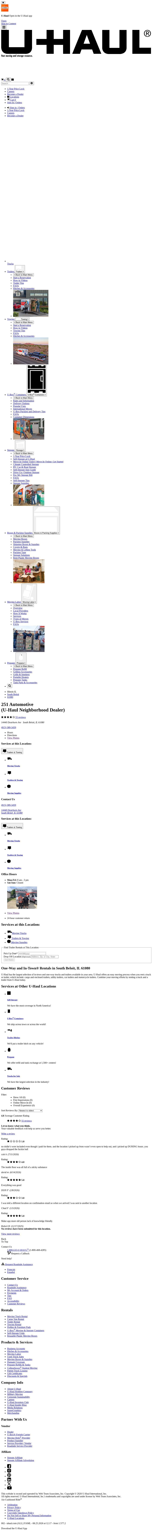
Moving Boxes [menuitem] (20, 539)
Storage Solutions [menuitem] (21, 555)
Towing (11, 319)
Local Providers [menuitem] (20, 610)
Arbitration (12, 1504)
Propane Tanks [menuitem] (20, 680)
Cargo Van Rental (15, 1319)
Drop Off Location (17, 956)
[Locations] (12, 80)
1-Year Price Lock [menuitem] (15, 88)
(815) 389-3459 (8, 727)
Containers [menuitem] (17, 394)
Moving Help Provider (18, 1438)
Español (11, 1272)
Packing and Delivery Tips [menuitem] (29, 411)
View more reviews (10, 1234)
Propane (21, 663)
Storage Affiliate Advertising (20, 1460)
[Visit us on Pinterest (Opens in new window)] (9, 1476)
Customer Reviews (16, 1303)
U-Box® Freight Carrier (18, 1434)
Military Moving (15, 1394)
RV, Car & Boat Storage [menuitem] (24, 467)
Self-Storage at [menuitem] (24, 459)
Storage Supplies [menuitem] (21, 483)
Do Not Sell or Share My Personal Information (29, 1515)
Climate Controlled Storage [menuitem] (26, 464)
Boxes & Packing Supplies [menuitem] (20, 533)
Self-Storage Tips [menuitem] (21, 480)
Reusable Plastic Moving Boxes (22, 1336)
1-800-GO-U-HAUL (18, 1250)
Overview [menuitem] (18, 608)
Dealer (10, 1432)
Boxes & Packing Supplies (46, 533)
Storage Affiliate (15, 1457)
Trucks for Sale (13, 1076)
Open (3, 21)
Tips (9, 1295)
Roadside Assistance (16, 1287)
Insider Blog (17, 1405)
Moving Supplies (14, 793)
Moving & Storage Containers (25, 1330)
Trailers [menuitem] (11, 271)
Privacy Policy (14, 1507)
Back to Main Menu (24, 275)
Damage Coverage (16, 1362)
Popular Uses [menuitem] (19, 406)
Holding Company (20, 1391)
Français (11, 1269)
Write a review (8, 1133)
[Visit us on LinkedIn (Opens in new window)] (9, 1480)
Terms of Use (13, 1510)
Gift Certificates (14, 1373)
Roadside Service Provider (19, 1446)
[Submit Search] (31, 83)
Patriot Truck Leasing (17, 1370)
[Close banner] (3, 2)
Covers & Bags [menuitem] (20, 547)
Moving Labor (29, 602)
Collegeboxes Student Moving (22, 1368)
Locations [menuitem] (14, 97)
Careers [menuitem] (10, 91)
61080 (10, 697)
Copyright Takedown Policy (20, 1513)
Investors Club (18, 1402)
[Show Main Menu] (4, 27)
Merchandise (13, 1413)
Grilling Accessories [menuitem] (22, 672)
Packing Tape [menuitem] (19, 552)
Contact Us (12, 1285)
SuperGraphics (14, 1410)
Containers (36, 394)
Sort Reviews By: (10, 1110)
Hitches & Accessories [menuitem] (23, 288)
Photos (13, 738)
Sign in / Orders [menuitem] (17, 107)
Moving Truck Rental (17, 1316)
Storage (19, 450)
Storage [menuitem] (11, 450)
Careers (10, 1399)
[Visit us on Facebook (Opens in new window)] (9, 1467)
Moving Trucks (13, 766)
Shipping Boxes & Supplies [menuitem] (26, 544)
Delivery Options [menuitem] (21, 403)
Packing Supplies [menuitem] (21, 541)
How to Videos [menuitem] (20, 280)
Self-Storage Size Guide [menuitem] (24, 469)
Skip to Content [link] (8, 23)
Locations (15, 1518)
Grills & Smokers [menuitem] (21, 674)
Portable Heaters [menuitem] (21, 677)
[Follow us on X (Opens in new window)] (9, 1485)
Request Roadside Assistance (19, 1264)
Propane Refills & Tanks (18, 1364)
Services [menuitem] (17, 616)
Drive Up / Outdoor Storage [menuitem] (26, 472)
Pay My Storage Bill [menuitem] (22, 475)
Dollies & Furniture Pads (19, 1327)
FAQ (9, 1298)
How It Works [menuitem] (20, 613)
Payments (11, 1293)
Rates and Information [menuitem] (23, 401)
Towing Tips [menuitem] (19, 330)
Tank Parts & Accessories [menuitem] (25, 682)
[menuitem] (82, 325)
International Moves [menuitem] (22, 409)
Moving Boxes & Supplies (19, 1359)
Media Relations (15, 1407)
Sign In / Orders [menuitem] (14, 102)
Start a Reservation (22, 325)
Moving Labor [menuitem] (14, 602)
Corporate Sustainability (18, 1397)
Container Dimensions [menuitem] (23, 417)
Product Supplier (15, 1440)
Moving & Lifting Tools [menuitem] (24, 549)
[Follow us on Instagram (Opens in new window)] (9, 1471)
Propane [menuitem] (11, 663)
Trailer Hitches (13, 1038)
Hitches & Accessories (17, 1351)
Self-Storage (12, 1000)
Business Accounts (16, 1348)
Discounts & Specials (17, 1376)
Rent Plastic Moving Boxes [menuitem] (26, 558)
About (14, 1389)
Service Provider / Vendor (19, 1443)
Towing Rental (14, 1324)
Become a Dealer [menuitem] (15, 94)
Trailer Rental (13, 1322)
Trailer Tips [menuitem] (18, 283)
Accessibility (13, 1301)
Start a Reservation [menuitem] (22, 277)
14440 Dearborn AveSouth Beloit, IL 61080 (12, 811)
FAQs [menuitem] (16, 285)
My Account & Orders (17, 1290)
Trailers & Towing (14, 752)
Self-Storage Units (16, 1333)
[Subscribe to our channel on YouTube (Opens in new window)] (9, 1488)
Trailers (19, 272)
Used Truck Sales (15, 1356)
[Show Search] (8, 80)
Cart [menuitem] (12, 100)
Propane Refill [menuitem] (20, 669)
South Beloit (13, 694)
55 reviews (20, 717)
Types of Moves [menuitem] (20, 619)
